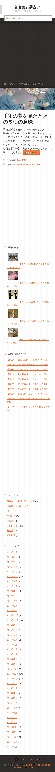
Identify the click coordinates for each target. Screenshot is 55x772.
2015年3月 (12, 712)
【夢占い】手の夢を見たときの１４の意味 (27, 374)
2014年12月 (12, 727)
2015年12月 (12, 669)
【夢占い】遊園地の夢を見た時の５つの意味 (28, 359)
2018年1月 (12, 567)
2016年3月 (12, 654)
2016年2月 (12, 659)
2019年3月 (12, 562)
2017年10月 (12, 576)
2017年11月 (12, 571)
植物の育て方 (13, 525)
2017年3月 (12, 601)
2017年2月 (12, 605)
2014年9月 (12, 741)
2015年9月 (12, 683)
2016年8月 (12, 630)
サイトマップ (38, 84)
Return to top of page (30, 759)
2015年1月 (12, 722)
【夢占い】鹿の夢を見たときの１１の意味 (27, 379)
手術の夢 (16, 164)
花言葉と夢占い (27, 7)
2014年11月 (12, 732)
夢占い (13, 84)
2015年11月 (12, 673)
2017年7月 (12, 591)
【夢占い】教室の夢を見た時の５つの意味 (27, 389)
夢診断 (24, 160)
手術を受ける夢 (34, 164)
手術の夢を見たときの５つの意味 (25, 119)
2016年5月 (12, 644)
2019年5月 (12, 552)
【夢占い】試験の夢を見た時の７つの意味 (27, 384)
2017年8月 (12, 586)
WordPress (30, 768)
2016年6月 (12, 639)
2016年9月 (12, 625)
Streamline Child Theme (31, 765)
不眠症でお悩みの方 (16, 506)
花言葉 (4, 84)
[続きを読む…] (31, 152)
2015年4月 (12, 707)
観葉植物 (11, 535)
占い (9, 511)
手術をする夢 (23, 164)
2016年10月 (12, 620)
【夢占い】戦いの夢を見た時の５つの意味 (27, 369)
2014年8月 (12, 746)
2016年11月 (12, 615)
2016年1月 (12, 664)
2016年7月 (12, 635)
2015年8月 (12, 688)
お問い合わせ (24, 84)
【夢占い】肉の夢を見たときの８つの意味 (27, 364)
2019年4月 (12, 557)
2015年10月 (12, 678)
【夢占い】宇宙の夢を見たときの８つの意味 (28, 393)
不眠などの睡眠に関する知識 (21, 501)
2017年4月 (12, 596)
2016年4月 (12, 649)
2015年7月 (12, 693)
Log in (38, 768)
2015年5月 (12, 703)
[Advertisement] (27, 51)
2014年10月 (12, 737)
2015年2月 (12, 717)
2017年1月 (12, 610)
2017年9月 (12, 581)
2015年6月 (12, 698)
